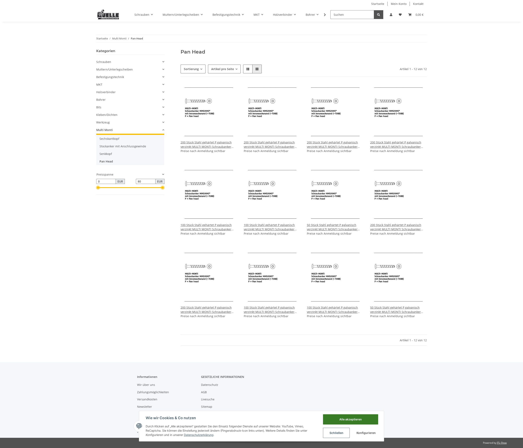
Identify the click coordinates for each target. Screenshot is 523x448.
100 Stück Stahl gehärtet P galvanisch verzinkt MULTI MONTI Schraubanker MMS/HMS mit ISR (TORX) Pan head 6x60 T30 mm (271, 227)
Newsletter (144, 407)
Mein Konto (399, 4)
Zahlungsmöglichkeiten (153, 392)
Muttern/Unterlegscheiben (114, 69)
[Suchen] (378, 14)
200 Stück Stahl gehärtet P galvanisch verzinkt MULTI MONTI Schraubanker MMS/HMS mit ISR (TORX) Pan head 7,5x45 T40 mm (206, 310)
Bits (98, 107)
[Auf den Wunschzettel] (230, 90)
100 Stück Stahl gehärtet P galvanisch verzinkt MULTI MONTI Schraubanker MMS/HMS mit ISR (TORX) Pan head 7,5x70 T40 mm (332, 310)
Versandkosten (147, 399)
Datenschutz (209, 385)
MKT (99, 84)
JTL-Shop (502, 443)
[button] (391, 15)
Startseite (377, 4)
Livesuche (208, 399)
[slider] (98, 188)
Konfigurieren (366, 433)
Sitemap (206, 407)
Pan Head (106, 161)
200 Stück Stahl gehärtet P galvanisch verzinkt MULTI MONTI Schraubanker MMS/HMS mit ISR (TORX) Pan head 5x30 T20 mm (208, 144)
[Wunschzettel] (400, 15)
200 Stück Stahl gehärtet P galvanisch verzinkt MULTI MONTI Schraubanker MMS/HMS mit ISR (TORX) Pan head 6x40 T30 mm (398, 144)
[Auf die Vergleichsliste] (219, 90)
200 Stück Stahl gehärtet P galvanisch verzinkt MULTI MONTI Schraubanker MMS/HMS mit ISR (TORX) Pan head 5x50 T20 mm (271, 144)
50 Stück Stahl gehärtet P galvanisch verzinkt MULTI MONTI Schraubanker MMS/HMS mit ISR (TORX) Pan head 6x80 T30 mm (334, 227)
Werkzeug (103, 122)
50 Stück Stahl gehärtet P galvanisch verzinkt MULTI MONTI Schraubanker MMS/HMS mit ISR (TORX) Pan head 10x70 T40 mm (395, 310)
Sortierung (191, 69)
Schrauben (103, 62)
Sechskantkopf (109, 139)
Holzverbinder (106, 92)
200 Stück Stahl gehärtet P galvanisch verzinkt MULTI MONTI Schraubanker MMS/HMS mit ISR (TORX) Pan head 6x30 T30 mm (334, 144)
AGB (204, 392)
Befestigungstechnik (110, 77)
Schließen (336, 433)
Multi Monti (104, 130)
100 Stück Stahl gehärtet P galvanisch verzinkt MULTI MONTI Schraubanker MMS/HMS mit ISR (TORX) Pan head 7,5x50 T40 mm (269, 310)
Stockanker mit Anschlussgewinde (122, 146)
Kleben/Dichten (106, 115)
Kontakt (418, 4)
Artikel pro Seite (222, 69)
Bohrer (101, 100)
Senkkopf (105, 154)
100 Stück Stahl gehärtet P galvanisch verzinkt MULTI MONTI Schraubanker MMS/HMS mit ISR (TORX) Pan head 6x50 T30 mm (208, 227)
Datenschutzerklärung (198, 435)
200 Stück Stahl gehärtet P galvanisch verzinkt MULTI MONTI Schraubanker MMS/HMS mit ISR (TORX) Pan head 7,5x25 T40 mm (395, 227)
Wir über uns (146, 385)
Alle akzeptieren (350, 419)
